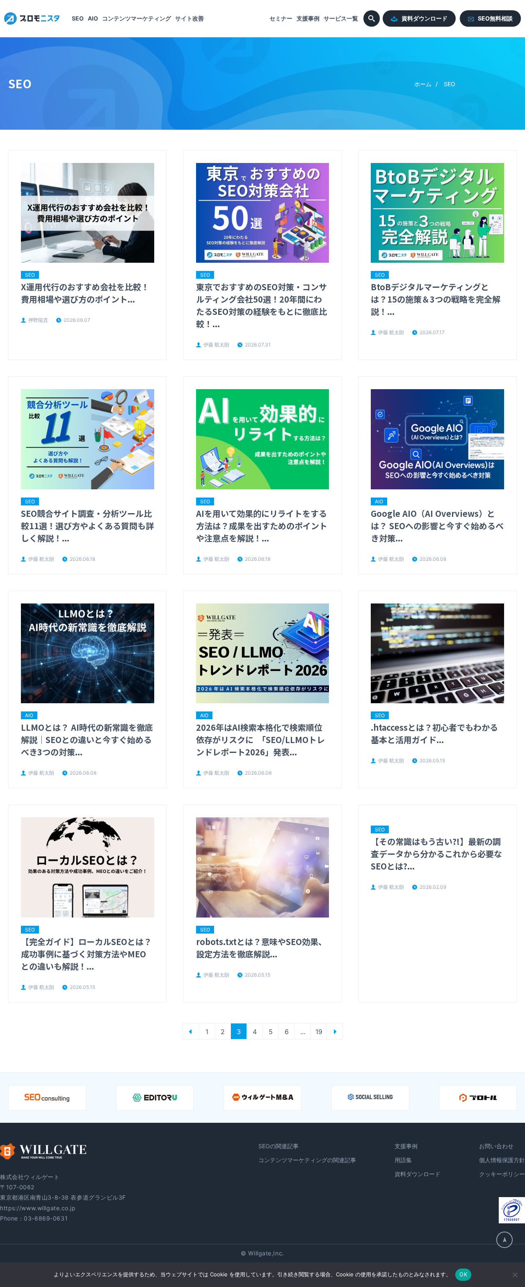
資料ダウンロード (424, 18)
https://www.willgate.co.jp (38, 1207)
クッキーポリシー (502, 1173)
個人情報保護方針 (502, 1159)
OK (463, 1274)
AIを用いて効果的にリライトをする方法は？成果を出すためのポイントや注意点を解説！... (261, 525)
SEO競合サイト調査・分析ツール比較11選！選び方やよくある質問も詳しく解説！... (87, 525)
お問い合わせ (496, 1145)
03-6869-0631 (46, 1218)
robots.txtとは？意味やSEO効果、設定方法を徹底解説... (261, 948)
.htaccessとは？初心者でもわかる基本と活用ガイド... (434, 733)
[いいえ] (515, 1275)
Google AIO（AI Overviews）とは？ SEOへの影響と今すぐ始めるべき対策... (437, 525)
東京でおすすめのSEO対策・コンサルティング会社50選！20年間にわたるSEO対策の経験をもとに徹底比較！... (261, 305)
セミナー (280, 18)
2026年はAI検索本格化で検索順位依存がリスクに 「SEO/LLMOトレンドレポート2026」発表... (260, 739)
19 (318, 1032)
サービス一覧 (341, 18)
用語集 (403, 1159)
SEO (78, 18)
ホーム (422, 83)
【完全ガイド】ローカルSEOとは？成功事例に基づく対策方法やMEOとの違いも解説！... (86, 954)
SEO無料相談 (495, 18)
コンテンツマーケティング (136, 18)
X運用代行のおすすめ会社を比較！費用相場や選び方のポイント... (85, 293)
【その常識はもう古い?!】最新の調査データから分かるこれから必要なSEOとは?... (436, 853)
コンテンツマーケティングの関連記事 (307, 1159)
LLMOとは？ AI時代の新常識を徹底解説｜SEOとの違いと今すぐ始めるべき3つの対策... (87, 739)
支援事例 (308, 18)
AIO (93, 18)
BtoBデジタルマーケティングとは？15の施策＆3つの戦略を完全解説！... (435, 299)
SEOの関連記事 (278, 1145)
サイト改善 (189, 18)
